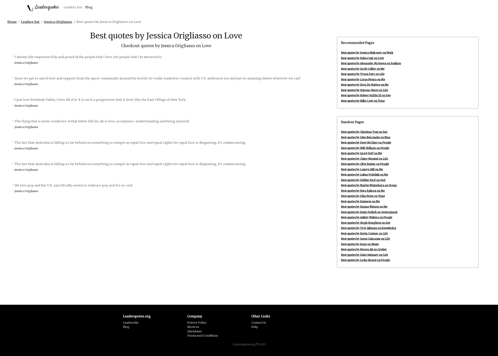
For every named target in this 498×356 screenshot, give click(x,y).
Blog (88, 7)
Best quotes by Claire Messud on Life (364, 158)
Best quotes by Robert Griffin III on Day (366, 95)
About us (193, 327)
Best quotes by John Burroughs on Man (365, 137)
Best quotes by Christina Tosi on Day (364, 132)
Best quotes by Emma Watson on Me (364, 206)
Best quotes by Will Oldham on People (365, 148)
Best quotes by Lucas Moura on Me (363, 79)
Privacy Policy (196, 322)
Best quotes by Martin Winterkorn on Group (369, 185)
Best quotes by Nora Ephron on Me (363, 190)
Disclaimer (194, 331)
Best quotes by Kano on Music (360, 244)
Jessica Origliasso (58, 22)
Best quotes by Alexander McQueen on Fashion (371, 63)
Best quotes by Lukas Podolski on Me (364, 174)
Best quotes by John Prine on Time (363, 196)
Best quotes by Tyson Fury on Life (363, 74)
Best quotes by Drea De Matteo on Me (365, 84)
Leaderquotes (46, 7)
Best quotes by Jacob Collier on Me (363, 69)
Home (12, 22)
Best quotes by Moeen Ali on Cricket (364, 249)
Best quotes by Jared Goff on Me (361, 153)
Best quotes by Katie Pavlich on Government (369, 212)
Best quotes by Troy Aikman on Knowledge (368, 228)
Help (254, 327)
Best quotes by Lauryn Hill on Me (362, 169)
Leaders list (73, 7)
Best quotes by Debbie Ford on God (363, 180)
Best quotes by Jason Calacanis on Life (365, 238)
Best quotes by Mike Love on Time (363, 101)
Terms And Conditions (202, 335)
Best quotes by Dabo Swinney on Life (364, 255)
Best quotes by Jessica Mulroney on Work (367, 52)
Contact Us (258, 322)
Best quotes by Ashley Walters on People (366, 217)
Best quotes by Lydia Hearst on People (365, 260)
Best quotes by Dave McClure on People (366, 142)
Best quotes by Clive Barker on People (365, 164)
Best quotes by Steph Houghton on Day (365, 223)
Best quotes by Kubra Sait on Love (362, 58)
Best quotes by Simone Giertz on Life (364, 90)
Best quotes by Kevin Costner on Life (364, 233)
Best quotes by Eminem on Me (360, 201)
